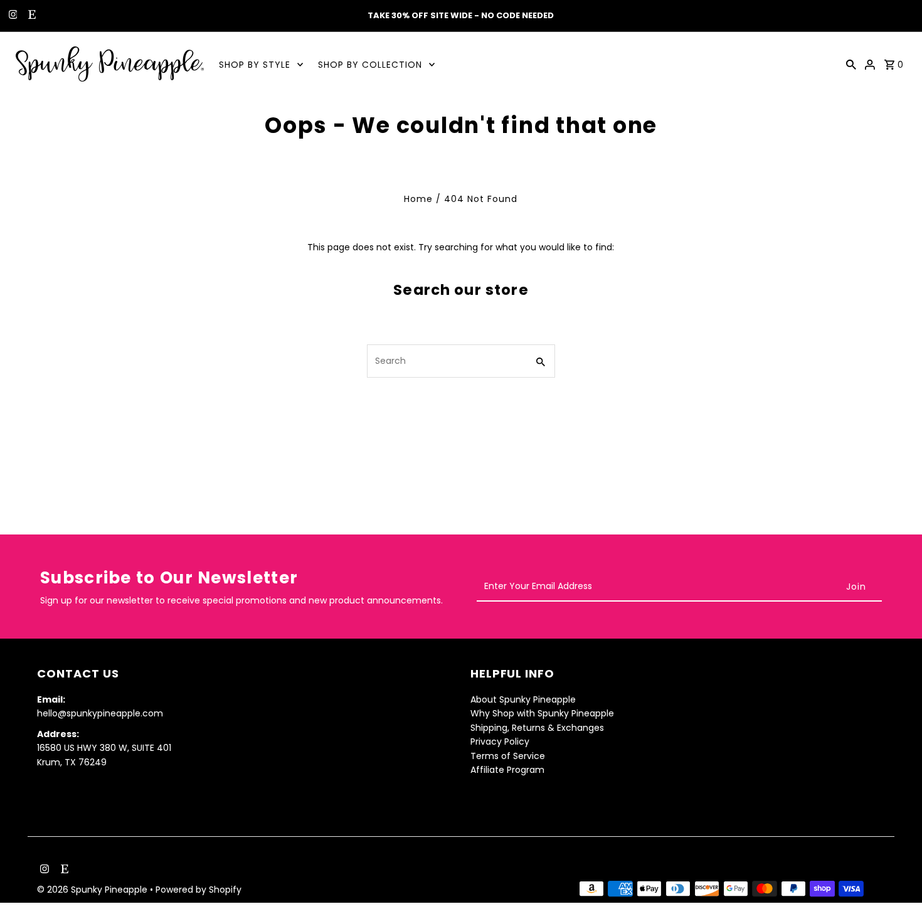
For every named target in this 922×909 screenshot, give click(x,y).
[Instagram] (12, 15)
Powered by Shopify (198, 889)
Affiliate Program (507, 769)
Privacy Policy (499, 741)
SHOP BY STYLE (254, 64)
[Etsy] (30, 15)
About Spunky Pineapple (523, 699)
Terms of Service (507, 756)
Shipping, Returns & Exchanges (537, 727)
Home (418, 199)
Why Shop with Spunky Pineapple (542, 713)
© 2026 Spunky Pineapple (93, 889)
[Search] (851, 64)
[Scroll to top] (895, 876)
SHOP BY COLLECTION (370, 64)
